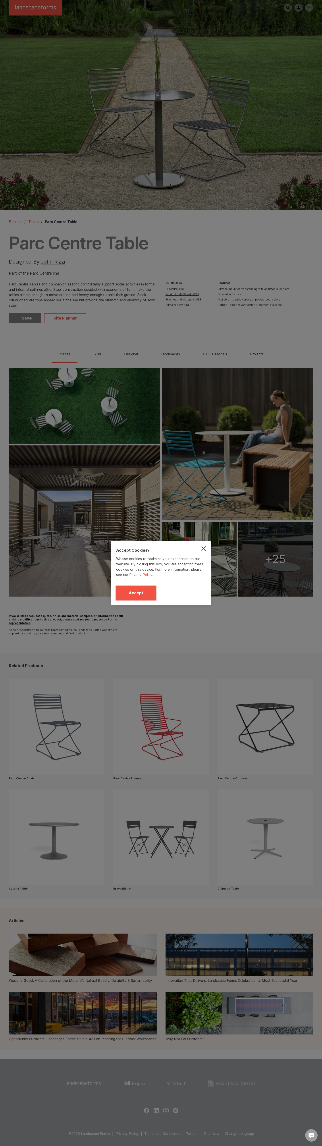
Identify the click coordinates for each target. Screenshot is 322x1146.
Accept (136, 593)
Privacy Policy (140, 574)
